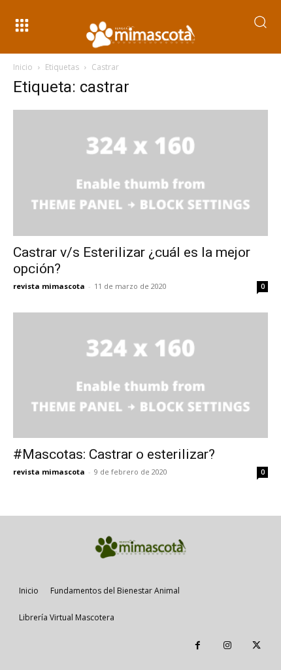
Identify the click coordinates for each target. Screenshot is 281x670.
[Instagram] (227, 645)
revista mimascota (49, 286)
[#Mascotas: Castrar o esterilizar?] (140, 375)
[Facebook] (197, 645)
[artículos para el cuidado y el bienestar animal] (140, 35)
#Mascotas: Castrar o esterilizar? (114, 454)
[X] (256, 645)
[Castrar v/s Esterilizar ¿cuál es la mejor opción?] (140, 173)
